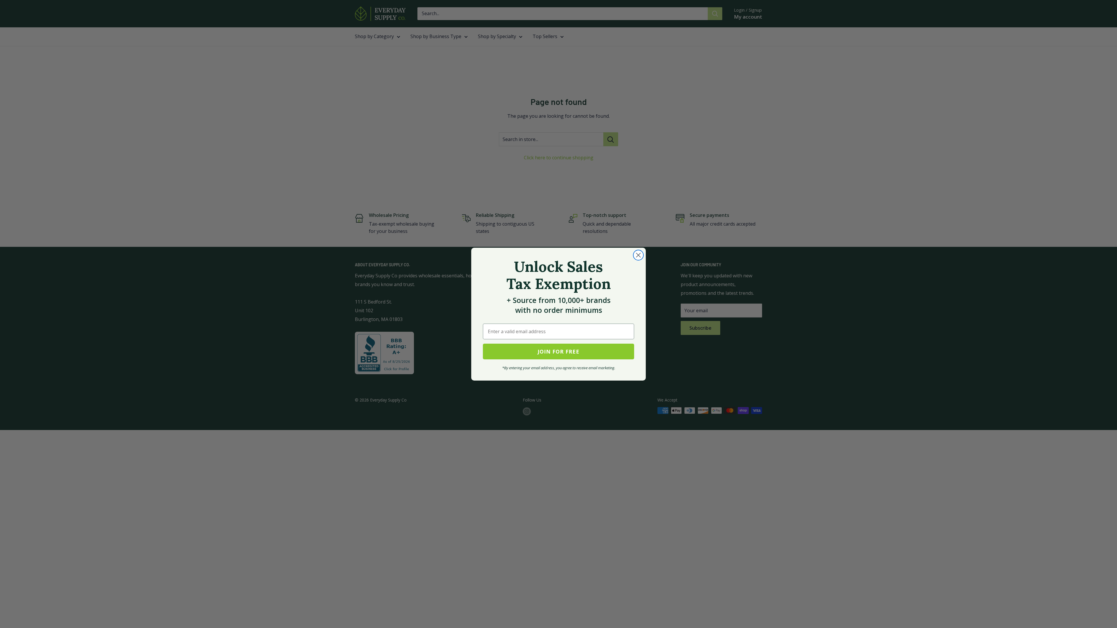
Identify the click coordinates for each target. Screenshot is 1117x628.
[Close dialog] (638, 255)
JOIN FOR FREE (558, 351)
